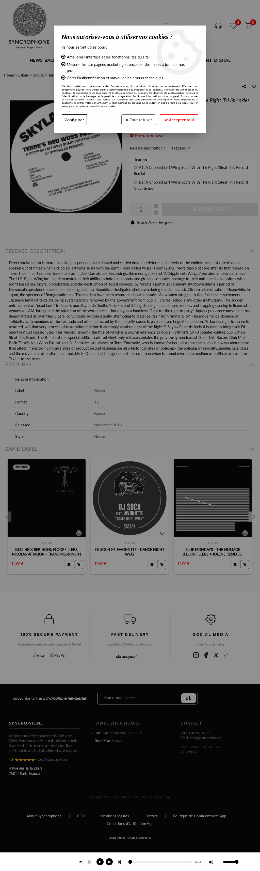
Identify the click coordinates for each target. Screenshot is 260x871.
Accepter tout (181, 119)
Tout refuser (140, 119)
